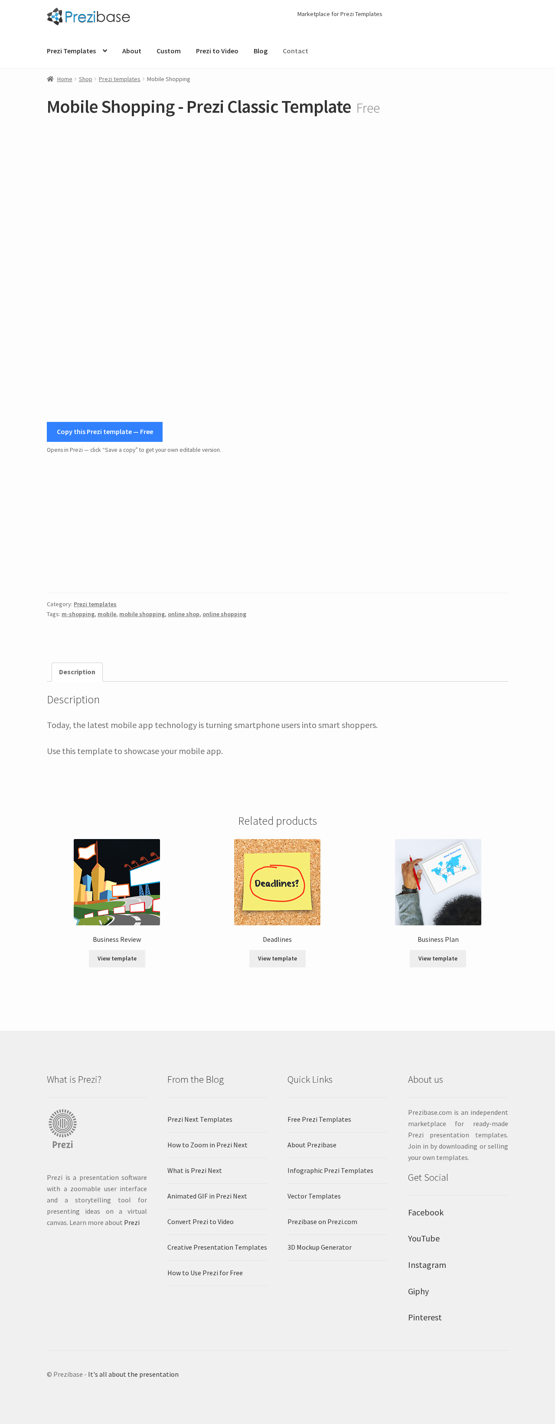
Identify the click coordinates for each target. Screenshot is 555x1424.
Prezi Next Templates (199, 1119)
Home (64, 79)
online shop (183, 614)
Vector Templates (314, 1196)
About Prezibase (311, 1144)
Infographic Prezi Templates (330, 1170)
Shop (85, 79)
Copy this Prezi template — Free (105, 431)
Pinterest (425, 1317)
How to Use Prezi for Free (205, 1272)
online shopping (224, 614)
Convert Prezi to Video (200, 1221)
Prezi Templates (71, 50)
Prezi (132, 1222)
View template (117, 958)
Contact (295, 50)
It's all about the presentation (133, 1374)
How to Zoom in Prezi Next (207, 1144)
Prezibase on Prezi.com (322, 1221)
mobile (107, 614)
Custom (169, 50)
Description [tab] (77, 671)
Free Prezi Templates (319, 1119)
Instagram (427, 1264)
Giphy (418, 1291)
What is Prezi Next (194, 1170)
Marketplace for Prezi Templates (339, 14)
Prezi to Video (217, 50)
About (131, 50)
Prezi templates (119, 79)
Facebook (426, 1212)
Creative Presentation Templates (217, 1247)
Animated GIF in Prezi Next (207, 1196)
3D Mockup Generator (319, 1247)
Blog (261, 50)
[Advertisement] (277, 524)
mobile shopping (142, 614)
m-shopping (78, 614)
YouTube (424, 1238)
